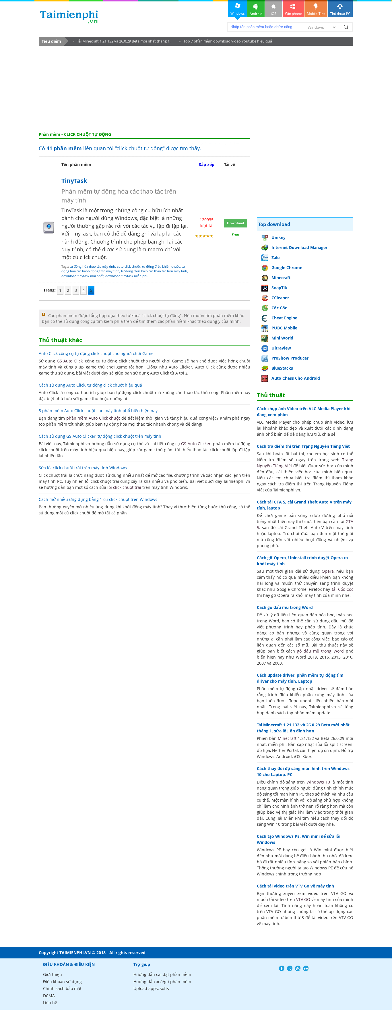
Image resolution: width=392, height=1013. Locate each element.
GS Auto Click (70, 361)
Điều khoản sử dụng (62, 981)
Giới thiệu (52, 974)
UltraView (281, 348)
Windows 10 (318, 782)
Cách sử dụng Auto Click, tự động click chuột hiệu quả (90, 385)
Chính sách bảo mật (62, 988)
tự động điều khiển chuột (161, 266)
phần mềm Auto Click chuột (93, 418)
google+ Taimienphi (289, 968)
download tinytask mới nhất (82, 276)
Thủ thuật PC (340, 13)
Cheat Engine (284, 318)
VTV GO (303, 899)
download (69, 17)
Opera (328, 571)
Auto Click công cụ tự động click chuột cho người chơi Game (96, 353)
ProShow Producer (289, 358)
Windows (237, 13)
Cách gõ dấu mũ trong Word (285, 607)
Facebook (281, 968)
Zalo (275, 257)
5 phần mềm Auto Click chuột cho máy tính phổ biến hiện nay (98, 410)
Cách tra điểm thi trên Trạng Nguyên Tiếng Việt (303, 446)
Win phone (293, 13)
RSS (297, 968)
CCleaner (280, 297)
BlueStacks (282, 368)
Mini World (282, 338)
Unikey (278, 237)
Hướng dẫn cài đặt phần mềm (162, 974)
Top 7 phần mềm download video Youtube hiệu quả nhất (225, 42)
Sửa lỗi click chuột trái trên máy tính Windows (83, 467)
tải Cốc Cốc (343, 589)
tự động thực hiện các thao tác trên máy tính (154, 271)
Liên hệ (50, 1002)
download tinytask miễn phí (126, 276)
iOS (273, 13)
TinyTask (74, 181)
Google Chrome (286, 267)
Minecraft (280, 277)
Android (256, 13)
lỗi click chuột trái (124, 487)
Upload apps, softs (151, 988)
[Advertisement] (196, 89)
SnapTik (279, 287)
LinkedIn (305, 968)
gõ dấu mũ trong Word (320, 651)
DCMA (49, 995)
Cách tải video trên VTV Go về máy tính (295, 886)
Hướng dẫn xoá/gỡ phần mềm (162, 981)
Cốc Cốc (279, 307)
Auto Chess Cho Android (295, 378)
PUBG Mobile (284, 328)
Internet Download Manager (299, 247)
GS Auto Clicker (196, 443)
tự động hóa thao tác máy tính (92, 266)
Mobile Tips (316, 13)
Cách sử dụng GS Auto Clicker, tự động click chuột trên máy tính (100, 436)
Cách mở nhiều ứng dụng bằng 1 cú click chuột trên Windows (98, 499)
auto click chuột (128, 266)
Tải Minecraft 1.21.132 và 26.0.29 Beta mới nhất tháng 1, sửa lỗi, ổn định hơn (121, 42)
